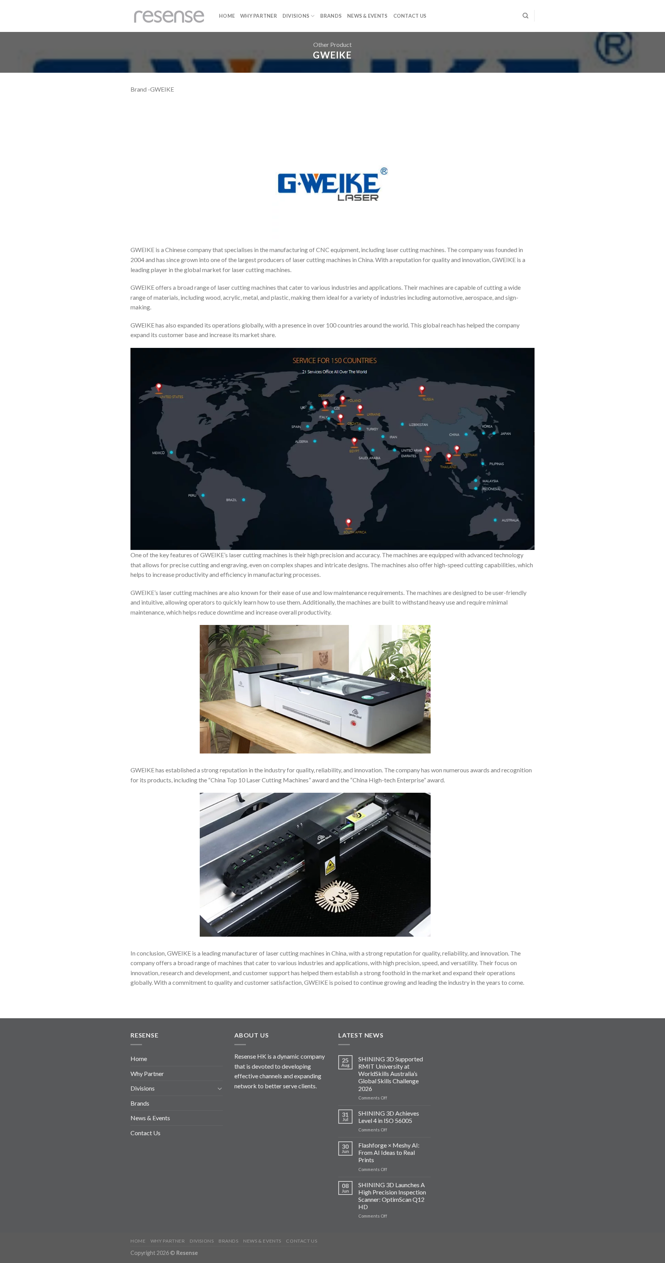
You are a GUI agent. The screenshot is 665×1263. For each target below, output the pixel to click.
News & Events (367, 16)
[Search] (525, 15)
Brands (331, 16)
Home (227, 16)
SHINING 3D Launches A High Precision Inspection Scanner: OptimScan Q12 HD (392, 1196)
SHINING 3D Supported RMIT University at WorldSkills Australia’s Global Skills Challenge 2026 (390, 1073)
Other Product (332, 44)
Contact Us (410, 16)
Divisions (295, 16)
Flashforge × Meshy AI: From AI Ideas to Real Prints (388, 1152)
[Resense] (168, 16)
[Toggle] (220, 1088)
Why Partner (258, 16)
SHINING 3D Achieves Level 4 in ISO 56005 (388, 1116)
